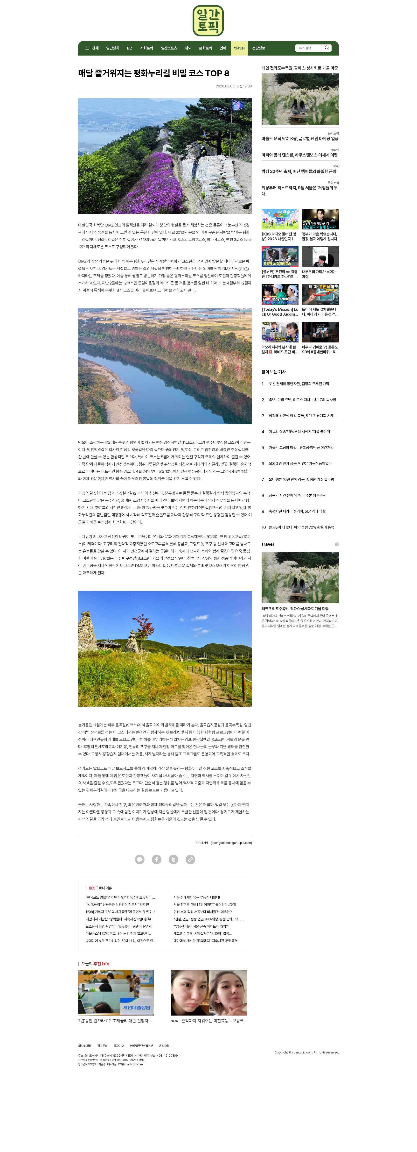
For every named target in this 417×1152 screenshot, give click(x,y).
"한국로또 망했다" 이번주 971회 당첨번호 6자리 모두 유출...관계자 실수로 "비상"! (121, 897)
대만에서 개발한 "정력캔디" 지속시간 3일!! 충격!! (118, 919)
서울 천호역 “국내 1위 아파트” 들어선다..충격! (205, 905)
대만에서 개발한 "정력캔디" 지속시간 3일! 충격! (206, 941)
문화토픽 (205, 48)
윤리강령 (164, 1046)
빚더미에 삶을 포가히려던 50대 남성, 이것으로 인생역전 (121, 941)
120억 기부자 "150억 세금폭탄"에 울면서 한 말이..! (120, 912)
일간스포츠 (169, 48)
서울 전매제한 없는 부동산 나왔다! (197, 897)
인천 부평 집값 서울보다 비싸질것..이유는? (203, 912)
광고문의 (102, 1046)
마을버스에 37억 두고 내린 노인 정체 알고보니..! (119, 934)
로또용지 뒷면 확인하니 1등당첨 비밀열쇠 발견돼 (119, 926)
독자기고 (119, 1046)
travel (239, 48)
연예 (223, 48)
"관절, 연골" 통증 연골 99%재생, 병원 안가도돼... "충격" (209, 919)
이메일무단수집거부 (141, 1046)
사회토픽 (146, 48)
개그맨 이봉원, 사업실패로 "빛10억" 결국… (203, 934)
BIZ (129, 48)
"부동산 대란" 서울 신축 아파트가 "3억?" (201, 926)
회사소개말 (84, 1046)
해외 (188, 48)
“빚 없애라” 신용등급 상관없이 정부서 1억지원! (117, 905)
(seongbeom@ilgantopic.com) (231, 843)
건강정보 (258, 48)
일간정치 (112, 48)
